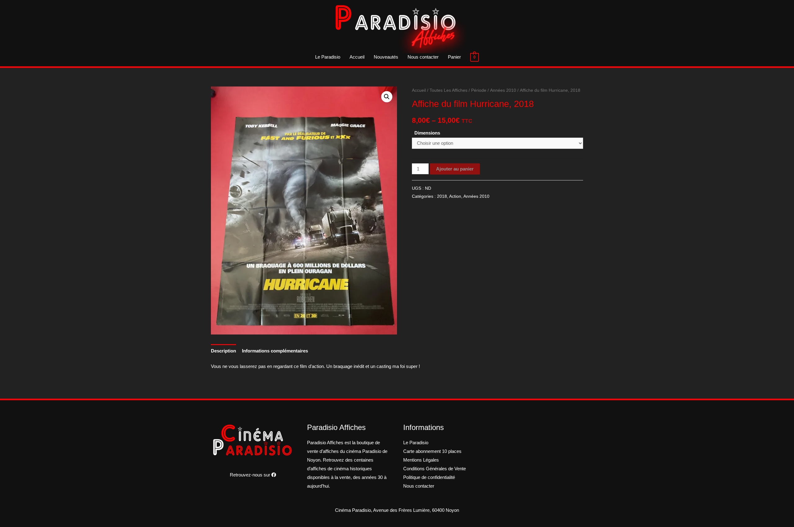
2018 (442, 196)
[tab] (223, 350)
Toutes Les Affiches (448, 90)
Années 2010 (503, 90)
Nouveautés (386, 57)
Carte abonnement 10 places (432, 451)
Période (478, 90)
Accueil (357, 57)
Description (223, 350)
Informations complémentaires (275, 350)
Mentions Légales (421, 460)
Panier (454, 57)
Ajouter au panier (455, 168)
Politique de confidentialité (429, 477)
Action (455, 196)
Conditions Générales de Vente (434, 468)
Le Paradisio (327, 57)
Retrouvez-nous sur (250, 474)
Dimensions (427, 132)
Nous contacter (423, 57)
